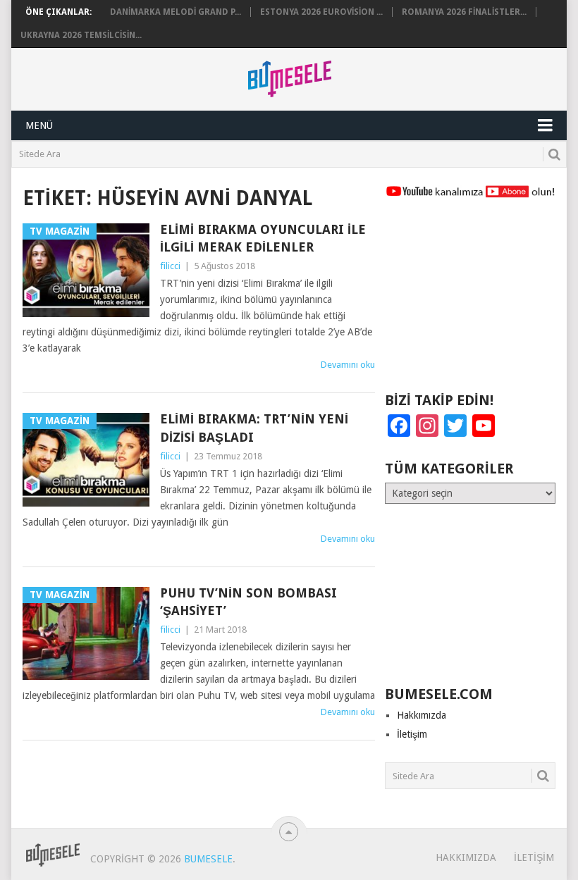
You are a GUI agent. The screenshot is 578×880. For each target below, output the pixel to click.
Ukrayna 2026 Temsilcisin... (81, 35)
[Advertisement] (470, 301)
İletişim (412, 734)
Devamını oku (348, 364)
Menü (39, 125)
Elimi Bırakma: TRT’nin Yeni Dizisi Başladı (254, 427)
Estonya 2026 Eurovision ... (321, 12)
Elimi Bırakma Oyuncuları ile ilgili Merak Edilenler (263, 238)
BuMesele (208, 858)
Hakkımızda (421, 715)
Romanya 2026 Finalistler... (464, 12)
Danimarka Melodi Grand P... (175, 12)
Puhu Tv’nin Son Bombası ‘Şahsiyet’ (248, 601)
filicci (170, 266)
